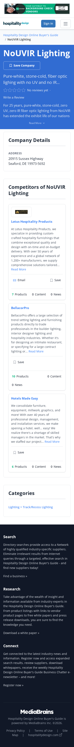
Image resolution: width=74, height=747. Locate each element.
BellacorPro (20, 308)
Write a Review (13, 97)
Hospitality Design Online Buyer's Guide (30, 35)
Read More (18, 269)
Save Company (24, 65)
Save (57, 280)
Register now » (13, 685)
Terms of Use (44, 731)
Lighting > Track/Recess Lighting (30, 507)
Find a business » (15, 576)
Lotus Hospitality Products (31, 221)
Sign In (48, 23)
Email (21, 280)
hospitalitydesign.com (43, 735)
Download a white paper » (21, 633)
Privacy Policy (15, 731)
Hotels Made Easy (24, 398)
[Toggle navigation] (65, 23)
